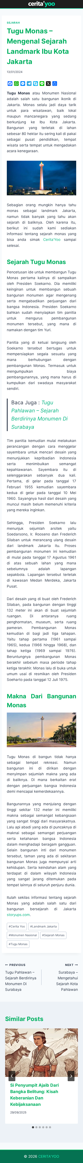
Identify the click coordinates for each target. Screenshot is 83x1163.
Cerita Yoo (17, 926)
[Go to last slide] (12, 1076)
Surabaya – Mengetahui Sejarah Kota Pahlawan (67, 977)
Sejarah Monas (53, 935)
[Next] (71, 1076)
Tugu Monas (18, 944)
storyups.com (18, 915)
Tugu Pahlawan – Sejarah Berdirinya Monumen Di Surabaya (20, 977)
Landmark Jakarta (43, 926)
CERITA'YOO (48, 1156)
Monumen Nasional (23, 935)
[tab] (33, 1127)
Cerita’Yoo (51, 239)
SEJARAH (13, 22)
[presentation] (41, 1052)
